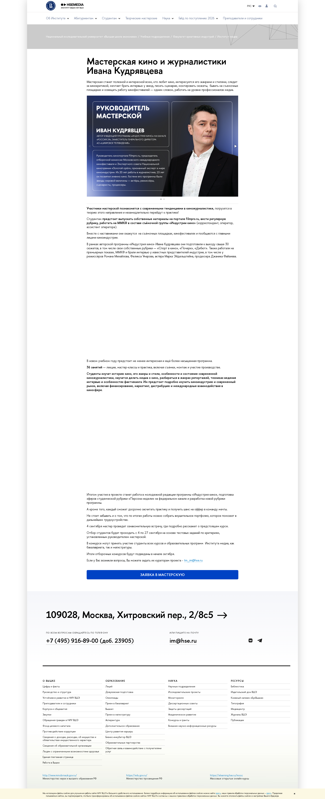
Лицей (108, 686)
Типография (237, 703)
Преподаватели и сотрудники (242, 18)
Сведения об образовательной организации (67, 745)
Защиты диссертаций (179, 709)
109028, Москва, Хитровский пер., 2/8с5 (129, 614)
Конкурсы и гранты (178, 720)
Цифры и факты (51, 686)
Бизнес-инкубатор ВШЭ (118, 737)
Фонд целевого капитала (56, 725)
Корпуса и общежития (55, 709)
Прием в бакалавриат (117, 703)
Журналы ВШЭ (239, 714)
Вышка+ (109, 709)
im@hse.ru (183, 641)
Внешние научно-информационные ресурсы (192, 725)
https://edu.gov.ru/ (136, 775)
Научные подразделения (181, 686)
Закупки (47, 714)
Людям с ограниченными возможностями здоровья (71, 751)
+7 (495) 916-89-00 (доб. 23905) (90, 641)
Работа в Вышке (51, 762)
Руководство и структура (57, 692)
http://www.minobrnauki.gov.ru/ (60, 775)
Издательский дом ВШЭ (244, 692)
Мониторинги (176, 697)
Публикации (237, 720)
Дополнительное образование (122, 725)
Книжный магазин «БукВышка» (247, 697)
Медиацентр (238, 709)
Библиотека (237, 686)
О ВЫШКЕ (49, 680)
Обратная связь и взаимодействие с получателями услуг (133, 750)
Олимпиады (111, 697)
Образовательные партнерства (122, 742)
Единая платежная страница (58, 757)
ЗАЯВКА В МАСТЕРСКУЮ (162, 574)
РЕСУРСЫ (237, 680)
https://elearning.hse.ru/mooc (226, 775)
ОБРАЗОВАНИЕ (115, 680)
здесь (218, 793)
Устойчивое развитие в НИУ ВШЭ (61, 697)
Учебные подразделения (155, 36)
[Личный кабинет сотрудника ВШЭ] (266, 6)
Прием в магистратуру (117, 714)
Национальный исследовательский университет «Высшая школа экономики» (92, 36)
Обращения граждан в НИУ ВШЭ (60, 720)
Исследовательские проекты (184, 692)
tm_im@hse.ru (193, 560)
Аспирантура (112, 720)
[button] (235, 146)
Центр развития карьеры (119, 731)
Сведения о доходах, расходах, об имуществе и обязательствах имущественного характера (69, 738)
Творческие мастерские (141, 18)
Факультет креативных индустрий (194, 36)
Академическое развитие (182, 714)
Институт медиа (227, 36)
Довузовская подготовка (119, 692)
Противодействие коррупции (59, 731)
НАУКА (173, 680)
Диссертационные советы (183, 703)
